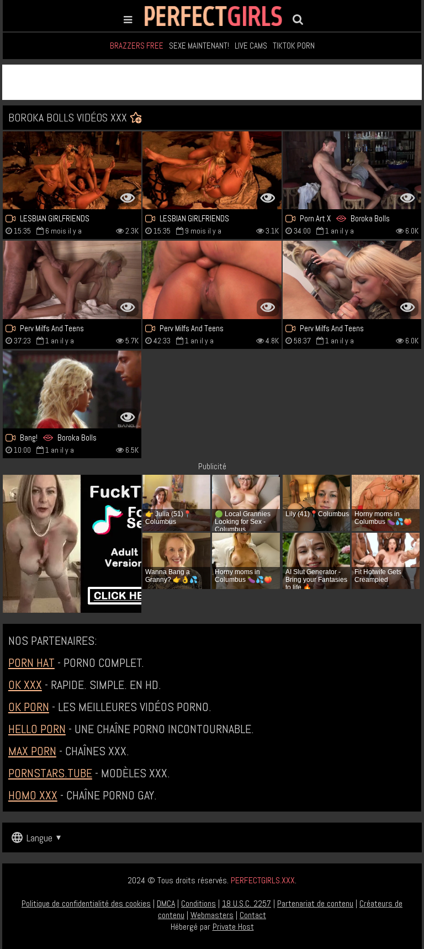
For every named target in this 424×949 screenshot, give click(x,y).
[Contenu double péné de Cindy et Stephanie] (352, 280)
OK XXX (25, 684)
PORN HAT (31, 662)
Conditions (198, 903)
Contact (253, 915)
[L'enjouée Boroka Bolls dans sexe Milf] (352, 170)
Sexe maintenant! (199, 45)
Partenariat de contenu (315, 903)
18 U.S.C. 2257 (246, 903)
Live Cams (251, 45)
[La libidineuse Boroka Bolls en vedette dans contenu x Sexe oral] (72, 389)
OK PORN (28, 706)
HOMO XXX (32, 795)
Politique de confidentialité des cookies (86, 903)
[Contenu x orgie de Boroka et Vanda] (211, 280)
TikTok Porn (294, 45)
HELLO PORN (37, 728)
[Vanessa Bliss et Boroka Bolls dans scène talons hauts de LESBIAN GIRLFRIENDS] (211, 170)
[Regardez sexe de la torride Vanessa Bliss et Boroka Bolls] (72, 170)
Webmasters (212, 915)
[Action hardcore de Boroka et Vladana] (72, 280)
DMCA (166, 903)
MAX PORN (32, 751)
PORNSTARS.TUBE (50, 773)
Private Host (233, 926)
